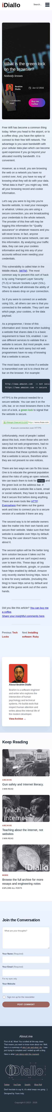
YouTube (17, 1085)
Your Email (12, 967)
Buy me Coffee (35, 102)
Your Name (12, 954)
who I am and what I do (32, 1047)
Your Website (8, 984)
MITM (23, 270)
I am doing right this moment (27, 1054)
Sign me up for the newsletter (21, 997)
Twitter (7, 1085)
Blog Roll (38, 1085)
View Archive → (17, 719)
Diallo (11, 5)
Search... (38, 4)
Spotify (27, 1085)
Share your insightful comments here (23, 616)
